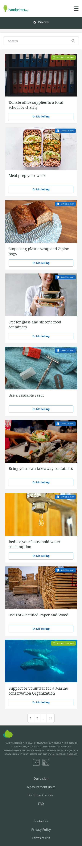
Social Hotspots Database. (62, 754)
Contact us (41, 821)
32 (50, 718)
